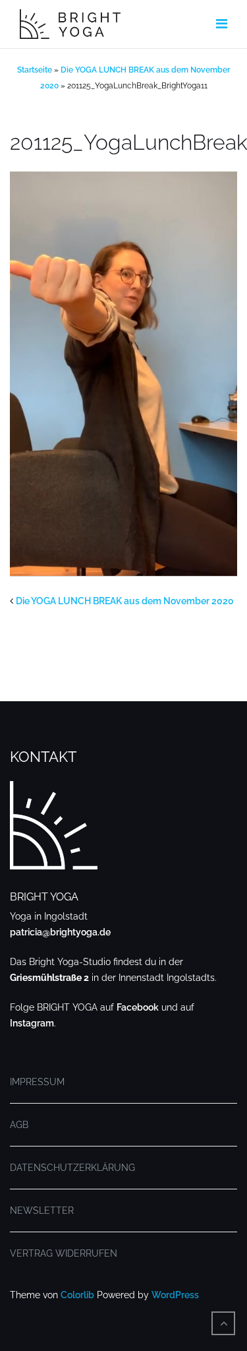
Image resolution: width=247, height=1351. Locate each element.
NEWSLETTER (42, 1210)
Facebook (138, 1007)
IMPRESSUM (37, 1082)
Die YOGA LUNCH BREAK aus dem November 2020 (125, 601)
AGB (19, 1124)
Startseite (34, 70)
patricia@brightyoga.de (60, 932)
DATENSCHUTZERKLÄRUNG (72, 1167)
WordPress (175, 1295)
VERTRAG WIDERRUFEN (63, 1253)
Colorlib (77, 1295)
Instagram (32, 1023)
